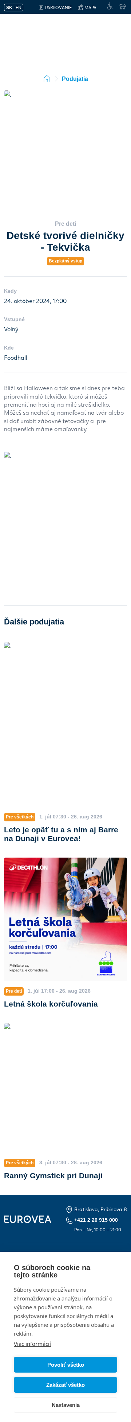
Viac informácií (32, 1343)
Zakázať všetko (65, 1385)
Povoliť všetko (65, 1365)
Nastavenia (66, 1405)
